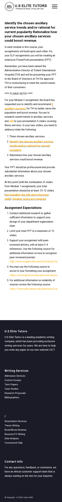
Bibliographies (12, 397)
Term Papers (11, 384)
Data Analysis (12, 438)
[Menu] (53, 6)
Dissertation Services (16, 421)
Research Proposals (15, 393)
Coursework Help (14, 442)
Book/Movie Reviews (15, 429)
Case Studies (11, 388)
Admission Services (15, 375)
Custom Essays (13, 380)
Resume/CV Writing (15, 434)
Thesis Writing (12, 425)
